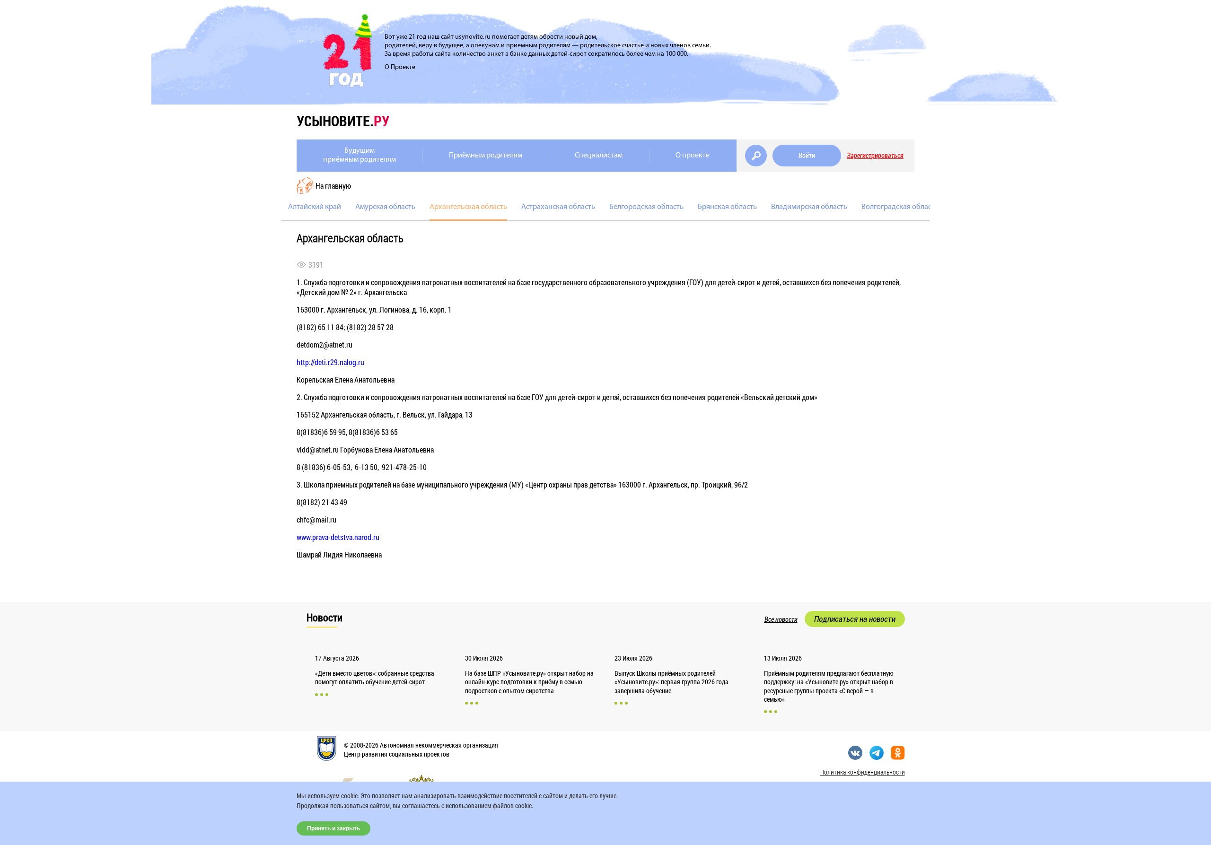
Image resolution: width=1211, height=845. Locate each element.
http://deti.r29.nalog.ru (330, 362)
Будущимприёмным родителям (359, 155)
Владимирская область (809, 207)
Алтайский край (314, 207)
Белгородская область (646, 207)
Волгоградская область (900, 207)
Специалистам (599, 155)
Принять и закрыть (333, 828)
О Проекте (400, 67)
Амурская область (385, 207)
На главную (333, 186)
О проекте (693, 155)
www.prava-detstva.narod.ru (338, 537)
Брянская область (727, 207)
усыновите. (343, 121)
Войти (807, 155)
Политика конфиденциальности (862, 771)
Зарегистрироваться (875, 155)
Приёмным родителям (485, 155)
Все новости (781, 619)
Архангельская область (468, 207)
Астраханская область (558, 207)
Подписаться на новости (854, 619)
